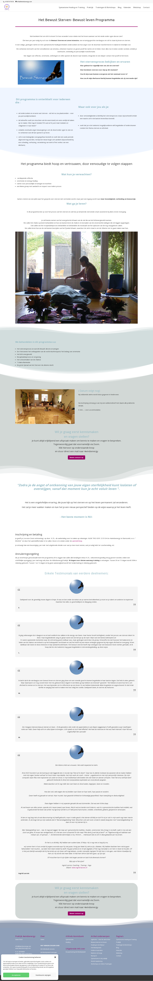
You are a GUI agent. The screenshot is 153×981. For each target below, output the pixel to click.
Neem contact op (76, 457)
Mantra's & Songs (96, 953)
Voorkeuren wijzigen (43, 975)
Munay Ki (94, 956)
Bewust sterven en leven (99, 942)
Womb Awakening (96, 961)
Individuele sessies (48, 949)
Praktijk (90, 8)
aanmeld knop (77, 541)
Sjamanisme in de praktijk (99, 958)
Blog (119, 8)
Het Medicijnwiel (96, 948)
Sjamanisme (69, 939)
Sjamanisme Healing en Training (72, 8)
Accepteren (16, 975)
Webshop (137, 8)
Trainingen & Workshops (106, 8)
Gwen (42, 939)
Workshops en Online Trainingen (101, 964)
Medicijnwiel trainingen (49, 952)
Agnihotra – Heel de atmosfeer (100, 939)
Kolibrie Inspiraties (97, 950)
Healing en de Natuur (97, 945)
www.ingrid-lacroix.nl (79, 868)
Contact (146, 8)
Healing (68, 942)
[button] (55, 957)
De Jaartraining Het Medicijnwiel (76, 952)
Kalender (127, 8)
